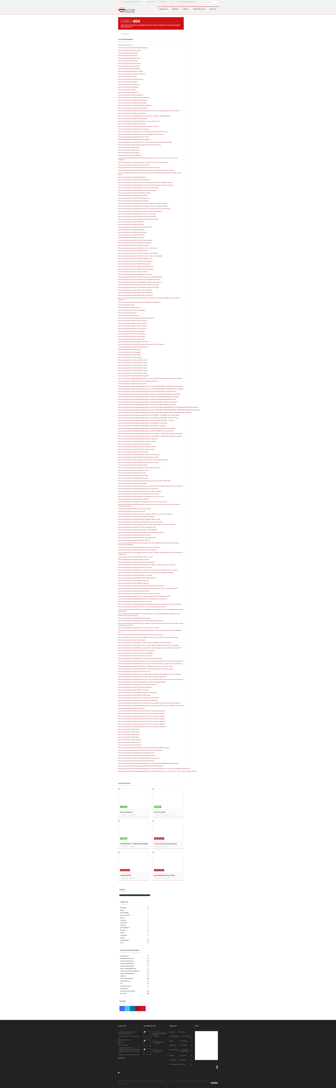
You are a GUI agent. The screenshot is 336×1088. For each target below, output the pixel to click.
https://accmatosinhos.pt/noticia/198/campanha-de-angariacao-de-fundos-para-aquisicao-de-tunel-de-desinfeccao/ (149, 604)
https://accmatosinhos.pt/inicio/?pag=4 (129, 152)
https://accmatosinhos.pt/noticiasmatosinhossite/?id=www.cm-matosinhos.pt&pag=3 (141, 713)
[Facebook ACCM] (122, 1008)
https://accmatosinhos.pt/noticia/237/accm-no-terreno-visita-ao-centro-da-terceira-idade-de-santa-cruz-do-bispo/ (149, 674)
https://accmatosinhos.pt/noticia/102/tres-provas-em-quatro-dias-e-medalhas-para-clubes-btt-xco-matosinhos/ (149, 645)
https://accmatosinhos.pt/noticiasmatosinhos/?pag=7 (132, 373)
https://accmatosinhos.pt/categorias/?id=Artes (131, 237)
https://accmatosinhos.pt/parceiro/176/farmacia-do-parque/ (134, 263)
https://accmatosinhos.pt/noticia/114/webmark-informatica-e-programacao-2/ (139, 302)
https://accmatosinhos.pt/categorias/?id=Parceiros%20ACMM (135, 292)
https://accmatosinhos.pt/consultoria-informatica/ (131, 74)
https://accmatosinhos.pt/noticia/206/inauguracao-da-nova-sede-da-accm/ (138, 488)
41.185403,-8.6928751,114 (128, 1043)
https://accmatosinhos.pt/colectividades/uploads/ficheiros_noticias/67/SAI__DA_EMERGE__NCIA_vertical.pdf (148, 417)
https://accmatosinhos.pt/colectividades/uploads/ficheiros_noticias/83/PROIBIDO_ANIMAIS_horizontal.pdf (147, 402)
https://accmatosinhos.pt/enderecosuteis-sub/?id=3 (132, 323)
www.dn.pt (134, 976)
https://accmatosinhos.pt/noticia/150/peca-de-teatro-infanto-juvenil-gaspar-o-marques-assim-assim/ (145, 185)
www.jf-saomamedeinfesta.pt (134, 968)
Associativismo (125, 870)
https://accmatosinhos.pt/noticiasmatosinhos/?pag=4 (132, 365)
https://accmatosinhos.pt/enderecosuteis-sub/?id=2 (132, 326)
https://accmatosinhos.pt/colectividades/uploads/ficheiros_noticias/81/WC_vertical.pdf (142, 425)
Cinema (134, 937)
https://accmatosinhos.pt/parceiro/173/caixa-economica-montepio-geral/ (138, 253)
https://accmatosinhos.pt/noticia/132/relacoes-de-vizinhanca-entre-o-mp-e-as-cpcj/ (141, 496)
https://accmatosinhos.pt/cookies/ (127, 312)
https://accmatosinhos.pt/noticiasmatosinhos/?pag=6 (132, 370)
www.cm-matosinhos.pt (134, 978)
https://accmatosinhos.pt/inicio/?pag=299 (129, 155)
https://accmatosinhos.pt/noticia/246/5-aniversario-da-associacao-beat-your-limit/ (140, 634)
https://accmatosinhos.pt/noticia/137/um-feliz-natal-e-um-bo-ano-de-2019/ (138, 697)
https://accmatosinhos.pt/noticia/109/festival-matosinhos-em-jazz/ (136, 753)
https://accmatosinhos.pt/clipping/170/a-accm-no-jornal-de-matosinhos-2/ (138, 381)
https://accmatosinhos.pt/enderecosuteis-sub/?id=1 (132, 328)
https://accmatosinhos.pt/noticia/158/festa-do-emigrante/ (134, 179)
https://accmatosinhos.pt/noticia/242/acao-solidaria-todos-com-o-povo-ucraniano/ (140, 522)
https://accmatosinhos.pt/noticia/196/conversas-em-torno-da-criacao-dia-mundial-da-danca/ (143, 162)
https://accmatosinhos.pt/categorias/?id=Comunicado (133, 108)
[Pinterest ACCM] (143, 1008)
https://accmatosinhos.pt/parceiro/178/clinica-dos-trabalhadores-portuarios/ (139, 279)
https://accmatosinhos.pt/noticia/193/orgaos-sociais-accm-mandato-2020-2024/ (140, 658)
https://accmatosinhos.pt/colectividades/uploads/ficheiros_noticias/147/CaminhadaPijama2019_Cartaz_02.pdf (148, 763)
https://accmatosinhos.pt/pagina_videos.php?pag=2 (132, 383)
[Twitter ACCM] (127, 1008)
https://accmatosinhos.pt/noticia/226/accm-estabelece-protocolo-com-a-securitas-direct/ (142, 501)
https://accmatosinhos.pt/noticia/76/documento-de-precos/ (134, 444)
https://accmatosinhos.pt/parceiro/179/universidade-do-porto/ (135, 258)
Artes (134, 942)
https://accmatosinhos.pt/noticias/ (127, 76)
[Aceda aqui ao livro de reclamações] (217, 1066)
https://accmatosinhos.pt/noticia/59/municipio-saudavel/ (133, 559)
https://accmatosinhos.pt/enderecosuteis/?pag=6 (131, 339)
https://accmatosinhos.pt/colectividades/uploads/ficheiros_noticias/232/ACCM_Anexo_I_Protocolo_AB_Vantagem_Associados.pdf (154, 768)
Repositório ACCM (199, 9)
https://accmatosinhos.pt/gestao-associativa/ (130, 71)
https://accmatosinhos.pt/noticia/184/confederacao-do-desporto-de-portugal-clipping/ (142, 682)
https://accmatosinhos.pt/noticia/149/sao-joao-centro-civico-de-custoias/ (138, 187)
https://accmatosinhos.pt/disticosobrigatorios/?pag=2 (133, 465)
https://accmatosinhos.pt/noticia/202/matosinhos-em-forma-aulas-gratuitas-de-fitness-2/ (142, 599)
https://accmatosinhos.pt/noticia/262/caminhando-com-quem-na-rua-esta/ (138, 126)
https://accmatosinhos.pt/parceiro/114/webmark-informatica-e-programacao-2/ (140, 282)
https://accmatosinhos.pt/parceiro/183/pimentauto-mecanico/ (135, 274)
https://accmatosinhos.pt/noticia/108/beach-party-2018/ (133, 591)
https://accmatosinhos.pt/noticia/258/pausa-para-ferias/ (133, 137)
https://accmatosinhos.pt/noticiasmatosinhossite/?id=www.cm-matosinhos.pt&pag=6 (141, 721)
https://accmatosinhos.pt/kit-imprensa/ (129, 84)
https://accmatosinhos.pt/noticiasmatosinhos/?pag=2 (132, 360)
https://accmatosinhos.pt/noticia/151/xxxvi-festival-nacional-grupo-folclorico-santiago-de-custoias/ (145, 182)
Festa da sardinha (159, 812)
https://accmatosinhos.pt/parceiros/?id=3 (129, 63)
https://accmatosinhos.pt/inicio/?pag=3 (129, 150)
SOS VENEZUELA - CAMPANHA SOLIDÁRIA (134, 844)
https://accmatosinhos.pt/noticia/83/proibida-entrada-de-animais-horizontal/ (139, 454)
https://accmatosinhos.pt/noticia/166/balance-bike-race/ (133, 583)
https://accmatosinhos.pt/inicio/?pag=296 (129, 742)
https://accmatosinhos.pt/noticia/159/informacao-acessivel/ (134, 535)
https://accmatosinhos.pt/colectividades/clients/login (132, 47)
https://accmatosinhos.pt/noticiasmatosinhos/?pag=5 (132, 368)
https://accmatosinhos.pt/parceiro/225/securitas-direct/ (133, 245)
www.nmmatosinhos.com (134, 958)
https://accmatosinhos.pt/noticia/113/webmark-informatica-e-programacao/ (139, 758)
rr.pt (134, 983)
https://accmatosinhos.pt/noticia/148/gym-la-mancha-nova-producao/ (137, 190)
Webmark (129, 1083)
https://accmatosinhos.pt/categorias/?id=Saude (131, 224)
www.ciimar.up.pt (134, 981)
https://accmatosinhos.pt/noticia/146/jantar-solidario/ (133, 195)
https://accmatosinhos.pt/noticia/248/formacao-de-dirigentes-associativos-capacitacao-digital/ (144, 116)
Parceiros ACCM (159, 838)
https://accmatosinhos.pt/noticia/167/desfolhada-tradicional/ (134, 687)
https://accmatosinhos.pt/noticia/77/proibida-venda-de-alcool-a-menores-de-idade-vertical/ (143, 459)
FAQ (172, 1081)
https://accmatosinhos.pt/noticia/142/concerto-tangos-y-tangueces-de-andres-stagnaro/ (142, 203)
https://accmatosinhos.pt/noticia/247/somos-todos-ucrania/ (134, 508)
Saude (134, 910)
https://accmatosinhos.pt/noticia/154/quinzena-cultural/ (133, 470)
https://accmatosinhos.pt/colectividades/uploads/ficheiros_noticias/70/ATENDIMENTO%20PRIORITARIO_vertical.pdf (150, 389)
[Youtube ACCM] (137, 1008)
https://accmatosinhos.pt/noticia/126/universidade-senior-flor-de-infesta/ (138, 219)
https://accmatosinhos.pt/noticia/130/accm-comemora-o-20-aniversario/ (138, 700)
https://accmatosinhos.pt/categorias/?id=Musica (131, 229)
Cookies (200, 1081)
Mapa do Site (207, 1081)
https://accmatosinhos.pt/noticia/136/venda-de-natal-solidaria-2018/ (137, 537)
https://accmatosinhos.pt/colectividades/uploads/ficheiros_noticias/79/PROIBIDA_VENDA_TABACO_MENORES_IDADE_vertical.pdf (154, 412)
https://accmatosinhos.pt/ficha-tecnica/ (129, 307)
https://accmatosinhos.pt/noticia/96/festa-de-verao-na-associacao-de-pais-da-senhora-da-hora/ (144, 208)
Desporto (134, 930)
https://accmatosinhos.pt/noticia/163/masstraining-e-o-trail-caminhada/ (137, 529)
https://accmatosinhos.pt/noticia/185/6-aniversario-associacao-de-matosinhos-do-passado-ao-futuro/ (146, 170)
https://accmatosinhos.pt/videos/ (127, 89)
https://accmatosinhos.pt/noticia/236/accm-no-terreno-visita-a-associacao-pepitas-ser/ (142, 676)
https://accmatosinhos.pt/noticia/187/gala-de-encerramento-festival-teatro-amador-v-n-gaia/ (143, 747)
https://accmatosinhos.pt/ (125, 45)
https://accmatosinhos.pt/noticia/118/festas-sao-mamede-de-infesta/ (137, 216)
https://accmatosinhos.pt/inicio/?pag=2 (129, 147)
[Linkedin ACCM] (132, 1008)
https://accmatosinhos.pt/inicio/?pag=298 (129, 739)
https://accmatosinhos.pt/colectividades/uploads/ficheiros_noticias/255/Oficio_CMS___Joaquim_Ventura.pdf (147, 588)
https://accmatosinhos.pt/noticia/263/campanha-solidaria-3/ (134, 105)
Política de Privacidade (190, 1081)
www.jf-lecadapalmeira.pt (134, 973)
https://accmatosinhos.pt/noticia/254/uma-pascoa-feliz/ (133, 341)
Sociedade (123, 806)
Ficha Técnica (179, 1081)
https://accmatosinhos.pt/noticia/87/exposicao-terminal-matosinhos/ (137, 755)
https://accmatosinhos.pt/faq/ (126, 305)
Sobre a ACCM (163, 9)
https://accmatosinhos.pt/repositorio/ (128, 92)
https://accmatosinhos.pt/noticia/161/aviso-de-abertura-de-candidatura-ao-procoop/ (141, 532)
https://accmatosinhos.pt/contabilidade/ (129, 68)
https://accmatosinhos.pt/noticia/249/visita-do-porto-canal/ (134, 671)
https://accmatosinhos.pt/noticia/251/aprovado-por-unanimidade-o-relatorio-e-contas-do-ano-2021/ (145, 666)
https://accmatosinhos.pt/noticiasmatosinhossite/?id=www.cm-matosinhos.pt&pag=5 (141, 718)
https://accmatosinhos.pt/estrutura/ (128, 61)
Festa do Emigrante (126, 812)
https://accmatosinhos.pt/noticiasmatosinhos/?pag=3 (132, 362)
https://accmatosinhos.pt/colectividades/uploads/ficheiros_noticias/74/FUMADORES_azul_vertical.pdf (146, 431)
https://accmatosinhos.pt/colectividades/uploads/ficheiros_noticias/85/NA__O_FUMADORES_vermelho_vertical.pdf (149, 436)
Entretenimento (134, 927)
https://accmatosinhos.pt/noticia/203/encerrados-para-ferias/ (135, 567)
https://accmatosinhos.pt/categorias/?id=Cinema (131, 235)
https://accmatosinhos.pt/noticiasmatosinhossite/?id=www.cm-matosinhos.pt (139, 144)
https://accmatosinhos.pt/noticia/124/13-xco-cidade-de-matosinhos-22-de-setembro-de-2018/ (144, 596)
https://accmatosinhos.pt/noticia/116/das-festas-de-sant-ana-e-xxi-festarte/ (139, 547)
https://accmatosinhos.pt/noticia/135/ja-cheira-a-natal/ (133, 475)
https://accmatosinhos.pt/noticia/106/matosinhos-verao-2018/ (135, 575)
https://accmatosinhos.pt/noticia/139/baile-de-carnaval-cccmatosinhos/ (137, 692)
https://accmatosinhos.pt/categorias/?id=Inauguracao (133, 118)
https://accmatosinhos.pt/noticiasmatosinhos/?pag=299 (133, 375)
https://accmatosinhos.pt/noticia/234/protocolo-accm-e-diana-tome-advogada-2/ (140, 750)
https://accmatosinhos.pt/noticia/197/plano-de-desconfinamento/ (136, 760)
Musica (134, 917)
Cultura (134, 932)
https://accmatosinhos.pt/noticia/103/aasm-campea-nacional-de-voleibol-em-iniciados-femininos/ (144, 642)
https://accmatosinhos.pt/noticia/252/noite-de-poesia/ (133, 347)
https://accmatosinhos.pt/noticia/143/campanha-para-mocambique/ (136, 562)
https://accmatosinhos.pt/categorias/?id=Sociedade (132, 102)
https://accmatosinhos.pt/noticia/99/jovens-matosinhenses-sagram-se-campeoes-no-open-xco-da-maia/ (146, 564)
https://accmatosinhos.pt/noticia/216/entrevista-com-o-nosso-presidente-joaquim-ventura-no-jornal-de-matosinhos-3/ (150, 679)
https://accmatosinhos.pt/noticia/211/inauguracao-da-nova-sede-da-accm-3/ (139, 121)
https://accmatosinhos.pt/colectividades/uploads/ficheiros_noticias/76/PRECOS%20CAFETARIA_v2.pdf (146, 391)
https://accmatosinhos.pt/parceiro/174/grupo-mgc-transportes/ (135, 261)
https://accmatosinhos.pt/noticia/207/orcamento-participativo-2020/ (137, 527)
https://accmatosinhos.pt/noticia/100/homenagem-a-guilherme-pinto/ (137, 578)
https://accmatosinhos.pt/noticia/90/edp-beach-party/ (133, 478)
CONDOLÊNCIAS (125, 875)
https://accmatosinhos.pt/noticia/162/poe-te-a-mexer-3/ (133, 690)
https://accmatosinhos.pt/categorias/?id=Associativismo (133, 129)
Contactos (212, 9)
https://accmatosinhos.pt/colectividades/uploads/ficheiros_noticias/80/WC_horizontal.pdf (142, 423)
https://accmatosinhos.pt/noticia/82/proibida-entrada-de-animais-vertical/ (138, 457)
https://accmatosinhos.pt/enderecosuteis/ (129, 50)
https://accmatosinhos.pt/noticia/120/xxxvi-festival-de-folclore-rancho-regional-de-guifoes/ (143, 206)
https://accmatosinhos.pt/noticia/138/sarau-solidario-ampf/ (134, 695)
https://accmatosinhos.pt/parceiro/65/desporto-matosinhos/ (134, 242)
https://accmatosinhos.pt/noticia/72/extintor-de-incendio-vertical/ (136, 449)
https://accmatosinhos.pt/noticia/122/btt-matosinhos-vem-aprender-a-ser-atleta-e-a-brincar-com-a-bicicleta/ (148, 637)
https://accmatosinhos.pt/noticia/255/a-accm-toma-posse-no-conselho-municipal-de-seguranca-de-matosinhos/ (149, 110)
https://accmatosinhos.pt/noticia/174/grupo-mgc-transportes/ (135, 290)
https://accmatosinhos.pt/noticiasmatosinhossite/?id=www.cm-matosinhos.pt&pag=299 (142, 726)
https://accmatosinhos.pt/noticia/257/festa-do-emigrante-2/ (134, 139)
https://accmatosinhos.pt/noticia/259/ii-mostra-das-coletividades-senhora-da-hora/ (141, 134)
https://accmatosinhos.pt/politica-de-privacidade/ (131, 310)
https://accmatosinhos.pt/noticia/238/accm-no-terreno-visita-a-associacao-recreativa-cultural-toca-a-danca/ (147, 570)
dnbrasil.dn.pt (134, 988)
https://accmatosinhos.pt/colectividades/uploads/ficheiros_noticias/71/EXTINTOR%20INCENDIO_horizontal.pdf (149, 394)
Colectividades (163, 1)
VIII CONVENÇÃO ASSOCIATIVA (164, 875)
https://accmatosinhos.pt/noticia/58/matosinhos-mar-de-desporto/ (136, 650)
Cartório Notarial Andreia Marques (165, 844)
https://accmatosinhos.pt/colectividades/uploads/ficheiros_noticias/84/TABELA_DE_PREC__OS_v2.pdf (146, 420)
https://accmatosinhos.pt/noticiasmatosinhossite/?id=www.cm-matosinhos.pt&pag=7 (141, 724)
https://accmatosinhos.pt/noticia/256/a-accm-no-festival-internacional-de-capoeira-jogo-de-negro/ (145, 142)
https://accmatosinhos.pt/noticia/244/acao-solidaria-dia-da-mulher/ (136, 516)
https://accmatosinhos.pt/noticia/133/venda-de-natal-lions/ (134, 540)
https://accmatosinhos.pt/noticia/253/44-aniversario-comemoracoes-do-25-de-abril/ (141, 344)
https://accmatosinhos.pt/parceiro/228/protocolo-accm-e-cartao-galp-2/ (138, 248)
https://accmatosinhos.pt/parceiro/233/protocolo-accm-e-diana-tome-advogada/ (140, 256)
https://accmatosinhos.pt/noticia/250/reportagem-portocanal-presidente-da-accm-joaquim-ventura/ (145, 669)
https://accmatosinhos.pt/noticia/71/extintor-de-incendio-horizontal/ (137, 446)
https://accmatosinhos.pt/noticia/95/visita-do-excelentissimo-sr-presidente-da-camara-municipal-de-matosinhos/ (149, 703)
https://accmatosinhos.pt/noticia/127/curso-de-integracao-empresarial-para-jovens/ (141, 620)
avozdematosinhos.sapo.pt (134, 991)
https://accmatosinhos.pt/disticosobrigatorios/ (131, 95)
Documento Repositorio (186, 1050)
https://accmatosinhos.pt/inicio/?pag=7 (129, 737)
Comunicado (134, 935)
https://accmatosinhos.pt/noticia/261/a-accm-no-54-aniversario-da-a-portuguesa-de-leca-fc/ (143, 131)
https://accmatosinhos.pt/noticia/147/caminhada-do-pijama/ (134, 193)
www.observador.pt (134, 986)
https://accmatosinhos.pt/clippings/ (128, 82)
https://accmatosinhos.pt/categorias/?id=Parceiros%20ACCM (135, 227)
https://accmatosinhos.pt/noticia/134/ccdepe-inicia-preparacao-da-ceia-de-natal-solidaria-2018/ (144, 480)
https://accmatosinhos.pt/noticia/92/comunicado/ (131, 511)
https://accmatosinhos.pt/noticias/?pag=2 (129, 349)
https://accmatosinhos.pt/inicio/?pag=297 (129, 745)
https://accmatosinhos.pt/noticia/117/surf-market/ (132, 640)
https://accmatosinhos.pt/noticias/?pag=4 (129, 354)
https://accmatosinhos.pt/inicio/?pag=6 (129, 734)
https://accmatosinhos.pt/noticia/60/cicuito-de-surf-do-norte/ (135, 601)
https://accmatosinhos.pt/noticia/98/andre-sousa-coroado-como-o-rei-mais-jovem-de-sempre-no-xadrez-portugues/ (150, 663)
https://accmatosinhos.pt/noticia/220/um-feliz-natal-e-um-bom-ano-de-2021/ (139, 593)
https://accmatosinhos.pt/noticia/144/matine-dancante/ (133, 200)
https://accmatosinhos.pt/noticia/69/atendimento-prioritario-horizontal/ (137, 438)
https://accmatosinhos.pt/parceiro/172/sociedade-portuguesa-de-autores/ (138, 287)
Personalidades (134, 912)
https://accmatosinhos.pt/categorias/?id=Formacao (132, 113)
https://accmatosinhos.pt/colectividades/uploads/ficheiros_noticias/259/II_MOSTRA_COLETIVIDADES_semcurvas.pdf (150, 705)
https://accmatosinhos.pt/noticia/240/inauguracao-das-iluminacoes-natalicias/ (139, 467)
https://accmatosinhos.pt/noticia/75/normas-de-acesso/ (133, 452)
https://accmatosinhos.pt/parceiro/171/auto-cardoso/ (132, 271)
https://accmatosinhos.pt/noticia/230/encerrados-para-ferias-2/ (135, 295)
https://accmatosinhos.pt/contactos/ (128, 53)
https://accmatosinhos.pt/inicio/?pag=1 (129, 729)
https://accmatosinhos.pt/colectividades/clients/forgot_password (136, 318)
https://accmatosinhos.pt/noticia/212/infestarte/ (131, 708)
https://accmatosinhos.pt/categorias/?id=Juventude (132, 232)
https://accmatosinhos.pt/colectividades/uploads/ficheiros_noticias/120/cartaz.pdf (140, 766)
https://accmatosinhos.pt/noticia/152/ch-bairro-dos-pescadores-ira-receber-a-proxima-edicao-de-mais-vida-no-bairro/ (150, 486)
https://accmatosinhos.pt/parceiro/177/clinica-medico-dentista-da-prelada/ (138, 284)
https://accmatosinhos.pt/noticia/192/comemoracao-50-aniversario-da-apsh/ (139, 167)
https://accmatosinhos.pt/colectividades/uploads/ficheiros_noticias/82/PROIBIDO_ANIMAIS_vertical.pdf (147, 404)
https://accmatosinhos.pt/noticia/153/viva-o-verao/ (132, 473)
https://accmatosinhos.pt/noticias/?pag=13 (130, 357)
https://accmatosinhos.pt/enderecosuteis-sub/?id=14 (132, 320)
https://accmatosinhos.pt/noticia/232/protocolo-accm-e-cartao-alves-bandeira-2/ (140, 211)
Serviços (186, 9)
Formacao (134, 925)
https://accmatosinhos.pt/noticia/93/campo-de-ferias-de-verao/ (135, 557)
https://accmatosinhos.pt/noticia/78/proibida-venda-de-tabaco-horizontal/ (138, 462)
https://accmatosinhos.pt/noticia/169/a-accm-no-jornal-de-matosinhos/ (137, 684)
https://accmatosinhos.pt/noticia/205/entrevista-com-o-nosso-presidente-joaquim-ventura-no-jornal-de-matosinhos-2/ (150, 661)
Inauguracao (134, 922)
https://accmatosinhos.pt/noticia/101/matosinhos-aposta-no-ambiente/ (137, 550)
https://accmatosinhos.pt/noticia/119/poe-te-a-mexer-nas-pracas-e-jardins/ (139, 627)
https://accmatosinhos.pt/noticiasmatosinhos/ (130, 79)
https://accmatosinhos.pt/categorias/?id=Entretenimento (134, 97)
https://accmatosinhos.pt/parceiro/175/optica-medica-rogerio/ (135, 240)
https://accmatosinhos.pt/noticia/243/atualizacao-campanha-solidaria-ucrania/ (139, 519)
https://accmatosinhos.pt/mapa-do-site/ (129, 315)
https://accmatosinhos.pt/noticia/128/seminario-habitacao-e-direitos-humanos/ (140, 491)
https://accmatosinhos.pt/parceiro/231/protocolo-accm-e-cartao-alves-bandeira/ (140, 277)
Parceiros (175, 9)
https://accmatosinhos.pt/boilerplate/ (128, 87)
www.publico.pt (134, 956)
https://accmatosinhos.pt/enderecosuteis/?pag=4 (131, 336)
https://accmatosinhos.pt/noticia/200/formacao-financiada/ (134, 618)
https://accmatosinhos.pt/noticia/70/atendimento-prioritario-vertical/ (137, 441)
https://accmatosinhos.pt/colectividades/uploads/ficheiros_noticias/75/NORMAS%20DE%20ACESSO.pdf (147, 399)
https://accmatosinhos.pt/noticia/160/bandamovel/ (132, 177)
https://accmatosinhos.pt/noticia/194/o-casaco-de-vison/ (133, 165)
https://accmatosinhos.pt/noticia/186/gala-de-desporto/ (133, 580)
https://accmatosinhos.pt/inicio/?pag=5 (129, 732)
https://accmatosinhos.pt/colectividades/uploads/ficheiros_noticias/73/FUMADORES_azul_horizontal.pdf (146, 428)
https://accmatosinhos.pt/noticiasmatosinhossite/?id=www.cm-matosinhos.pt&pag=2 (141, 711)
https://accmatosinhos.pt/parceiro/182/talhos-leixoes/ (133, 250)
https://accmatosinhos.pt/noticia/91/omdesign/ (131, 221)
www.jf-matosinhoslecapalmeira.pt (134, 971)
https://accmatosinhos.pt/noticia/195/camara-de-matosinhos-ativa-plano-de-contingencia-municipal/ (145, 572)
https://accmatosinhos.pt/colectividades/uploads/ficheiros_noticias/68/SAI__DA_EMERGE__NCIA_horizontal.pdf (148, 415)
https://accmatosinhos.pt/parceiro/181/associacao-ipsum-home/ (135, 269)
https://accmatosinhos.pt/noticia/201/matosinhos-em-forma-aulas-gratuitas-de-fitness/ (142, 606)
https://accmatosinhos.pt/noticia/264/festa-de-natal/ (132, 100)
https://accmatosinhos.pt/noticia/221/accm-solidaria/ (132, 483)
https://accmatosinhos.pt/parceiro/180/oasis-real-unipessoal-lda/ (136, 266)
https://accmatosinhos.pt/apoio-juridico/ (129, 66)
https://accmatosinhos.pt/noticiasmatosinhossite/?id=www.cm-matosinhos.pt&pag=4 (141, 716)
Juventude (134, 920)
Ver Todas (134, 993)
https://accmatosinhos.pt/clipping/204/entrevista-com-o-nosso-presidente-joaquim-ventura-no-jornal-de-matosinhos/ (150, 378)
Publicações (186, 1)
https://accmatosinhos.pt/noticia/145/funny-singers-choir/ (134, 198)
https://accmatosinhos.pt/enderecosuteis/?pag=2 (131, 331)
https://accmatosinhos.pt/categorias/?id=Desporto (132, 123)
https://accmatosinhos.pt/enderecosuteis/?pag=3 (131, 333)
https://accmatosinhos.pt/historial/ (127, 55)
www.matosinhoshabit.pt (134, 963)
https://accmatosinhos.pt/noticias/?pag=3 (129, 352)
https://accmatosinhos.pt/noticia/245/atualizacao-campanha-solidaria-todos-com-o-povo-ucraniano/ (145, 514)
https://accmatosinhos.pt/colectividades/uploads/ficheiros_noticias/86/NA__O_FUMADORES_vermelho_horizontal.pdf (150, 433)
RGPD (173, 1)
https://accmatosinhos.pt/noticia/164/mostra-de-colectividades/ (135, 653)
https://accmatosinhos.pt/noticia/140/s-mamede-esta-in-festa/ (135, 655)
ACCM (133, 814)
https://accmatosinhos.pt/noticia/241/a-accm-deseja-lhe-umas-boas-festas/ (139, 494)
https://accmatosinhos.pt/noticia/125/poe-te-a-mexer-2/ (133, 499)
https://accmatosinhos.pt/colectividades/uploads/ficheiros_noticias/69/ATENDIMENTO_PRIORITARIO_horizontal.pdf (150, 386)
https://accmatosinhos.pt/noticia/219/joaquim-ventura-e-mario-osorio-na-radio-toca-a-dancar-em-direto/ (147, 524)
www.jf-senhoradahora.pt (134, 966)
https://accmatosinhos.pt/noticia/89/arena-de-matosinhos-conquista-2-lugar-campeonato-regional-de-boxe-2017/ (149, 648)
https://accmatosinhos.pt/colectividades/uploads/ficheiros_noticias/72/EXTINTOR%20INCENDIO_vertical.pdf (148, 396)
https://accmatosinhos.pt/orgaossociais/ (129, 58)
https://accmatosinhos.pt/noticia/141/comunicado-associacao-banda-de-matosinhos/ (141, 585)
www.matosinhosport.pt (134, 961)
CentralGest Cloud (150, 1)
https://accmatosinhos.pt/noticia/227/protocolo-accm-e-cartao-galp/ (137, 214)
